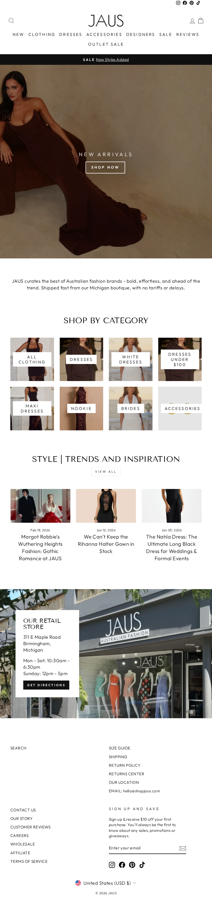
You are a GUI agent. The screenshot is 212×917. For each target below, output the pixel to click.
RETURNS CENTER (126, 773)
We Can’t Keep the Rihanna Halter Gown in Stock (106, 543)
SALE (165, 34)
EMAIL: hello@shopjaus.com (134, 790)
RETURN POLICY (125, 765)
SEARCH (18, 748)
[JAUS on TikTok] (142, 865)
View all (106, 471)
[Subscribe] (182, 848)
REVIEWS (187, 34)
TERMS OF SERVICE (29, 861)
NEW (19, 34)
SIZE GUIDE (120, 748)
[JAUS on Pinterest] (132, 865)
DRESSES (70, 34)
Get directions (46, 685)
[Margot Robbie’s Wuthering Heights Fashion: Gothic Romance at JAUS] (40, 506)
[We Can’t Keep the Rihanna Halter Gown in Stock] (106, 506)
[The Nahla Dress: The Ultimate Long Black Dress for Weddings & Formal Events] (172, 506)
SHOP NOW (105, 167)
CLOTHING (42, 34)
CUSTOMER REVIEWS (30, 827)
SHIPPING (118, 756)
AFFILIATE (20, 852)
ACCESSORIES (104, 34)
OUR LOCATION (124, 782)
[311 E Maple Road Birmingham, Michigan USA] (106, 653)
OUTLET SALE (106, 44)
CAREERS (19, 835)
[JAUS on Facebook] (122, 865)
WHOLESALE (22, 844)
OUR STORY (21, 818)
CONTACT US (23, 810)
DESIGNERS (140, 34)
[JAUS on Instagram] (112, 865)
